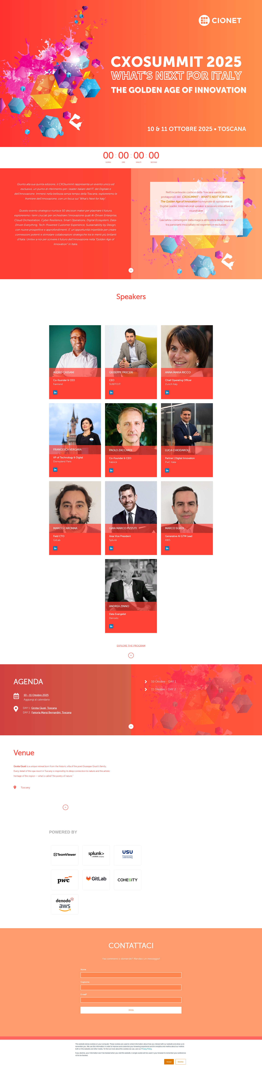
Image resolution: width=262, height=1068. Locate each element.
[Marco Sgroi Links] (167, 548)
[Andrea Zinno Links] (111, 626)
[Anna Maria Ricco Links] (167, 392)
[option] (196, 208)
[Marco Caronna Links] (55, 548)
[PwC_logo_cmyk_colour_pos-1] (64, 880)
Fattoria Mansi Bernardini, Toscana (51, 712)
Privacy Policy (146, 1049)
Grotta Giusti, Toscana (44, 708)
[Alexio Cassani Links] (55, 392)
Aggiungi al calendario (37, 699)
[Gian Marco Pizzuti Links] (111, 548)
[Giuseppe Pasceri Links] (111, 392)
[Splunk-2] (96, 855)
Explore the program (131, 645)
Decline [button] (181, 1062)
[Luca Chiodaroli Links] (167, 470)
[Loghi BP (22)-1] (127, 855)
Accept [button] (169, 1062)
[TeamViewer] (64, 855)
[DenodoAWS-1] (64, 904)
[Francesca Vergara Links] (55, 470)
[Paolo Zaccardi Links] (111, 470)
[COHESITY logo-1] (127, 880)
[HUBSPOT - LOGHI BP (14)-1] (96, 880)
